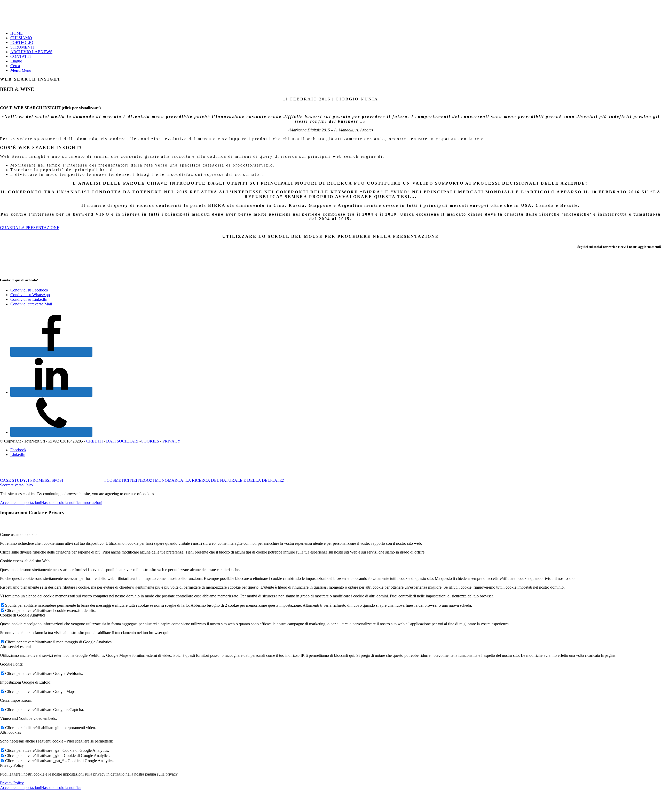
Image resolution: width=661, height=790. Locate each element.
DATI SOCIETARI (122, 441)
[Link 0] (38, 24)
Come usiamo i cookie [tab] (18, 534)
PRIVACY (171, 441)
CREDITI (94, 441)
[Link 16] (51, 392)
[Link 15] (51, 352)
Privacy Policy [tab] (12, 765)
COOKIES (150, 441)
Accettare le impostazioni (20, 502)
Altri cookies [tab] (10, 732)
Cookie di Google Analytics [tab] (22, 615)
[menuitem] (335, 33)
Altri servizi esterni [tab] (15, 646)
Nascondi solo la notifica (61, 502)
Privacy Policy (12, 783)
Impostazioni (91, 502)
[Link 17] (51, 432)
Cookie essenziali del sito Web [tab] (25, 561)
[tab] (330, 108)
